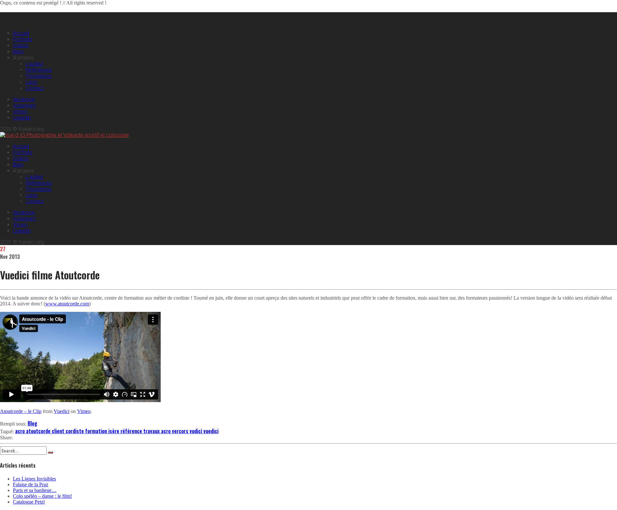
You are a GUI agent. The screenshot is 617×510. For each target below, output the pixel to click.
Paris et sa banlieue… (35, 490)
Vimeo (20, 112)
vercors (181, 431)
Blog (18, 51)
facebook (24, 99)
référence (132, 431)
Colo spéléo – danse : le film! (42, 496)
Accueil (21, 33)
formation (96, 431)
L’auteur (34, 64)
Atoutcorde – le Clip (20, 411)
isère (114, 431)
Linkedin (22, 118)
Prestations (38, 76)
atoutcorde (39, 431)
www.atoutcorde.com (67, 303)
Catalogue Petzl (29, 502)
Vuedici (61, 411)
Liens (31, 82)
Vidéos (21, 45)
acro (20, 431)
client (59, 431)
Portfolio (22, 39)
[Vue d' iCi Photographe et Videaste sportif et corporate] (64, 135)
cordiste (75, 431)
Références (39, 70)
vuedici (211, 431)
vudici (196, 431)
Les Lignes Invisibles (34, 478)
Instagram (24, 105)
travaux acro (157, 431)
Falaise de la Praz (30, 484)
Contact (35, 88)
